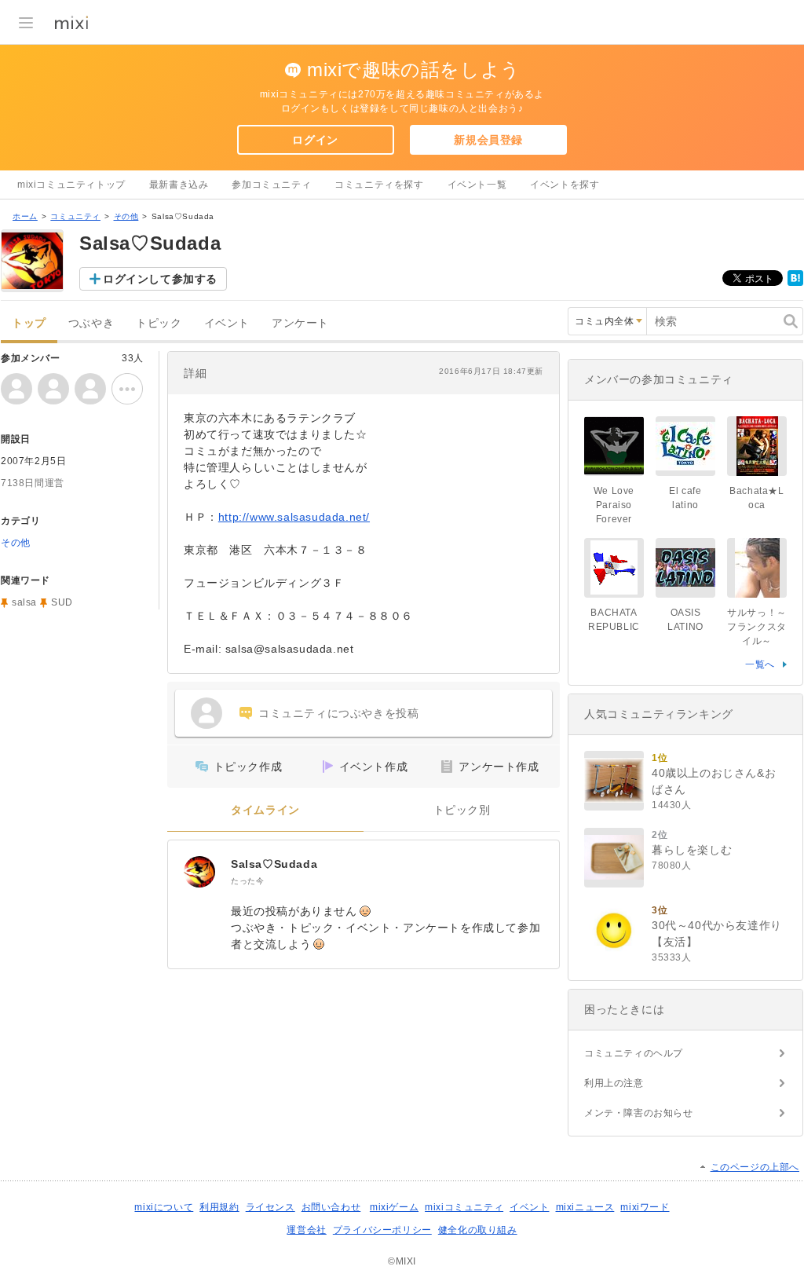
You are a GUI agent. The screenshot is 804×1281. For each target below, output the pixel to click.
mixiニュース (585, 1207)
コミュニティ (75, 216)
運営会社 (306, 1229)
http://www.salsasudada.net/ (294, 517)
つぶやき (91, 323)
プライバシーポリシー (382, 1229)
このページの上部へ (755, 1167)
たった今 (247, 881)
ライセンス (270, 1207)
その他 (126, 216)
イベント (227, 323)
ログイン (315, 140)
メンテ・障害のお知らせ (638, 1112)
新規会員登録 (488, 140)
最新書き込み (179, 184)
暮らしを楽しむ (692, 850)
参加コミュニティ (271, 184)
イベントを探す (564, 184)
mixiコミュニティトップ (71, 184)
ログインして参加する (160, 279)
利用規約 (219, 1207)
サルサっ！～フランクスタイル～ (757, 626)
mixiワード (644, 1207)
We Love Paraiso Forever (614, 505)
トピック (158, 323)
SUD (62, 602)
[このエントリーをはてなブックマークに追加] (795, 282)
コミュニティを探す (378, 184)
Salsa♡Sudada (274, 864)
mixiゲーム (394, 1207)
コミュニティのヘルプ (633, 1053)
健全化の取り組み (477, 1229)
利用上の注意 (614, 1083)
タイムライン (265, 810)
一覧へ (760, 664)
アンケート (300, 323)
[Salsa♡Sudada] (199, 872)
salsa (24, 602)
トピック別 (462, 810)
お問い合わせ (331, 1207)
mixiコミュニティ (464, 1207)
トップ (29, 323)
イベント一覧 (477, 184)
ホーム (25, 216)
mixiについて (163, 1207)
